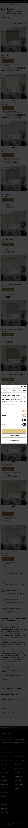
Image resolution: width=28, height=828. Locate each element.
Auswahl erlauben (14, 435)
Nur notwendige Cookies (14, 440)
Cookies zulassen (14, 431)
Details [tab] (14, 390)
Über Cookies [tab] (22, 390)
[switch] (24, 415)
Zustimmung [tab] (5, 390)
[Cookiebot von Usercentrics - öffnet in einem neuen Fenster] (20, 386)
